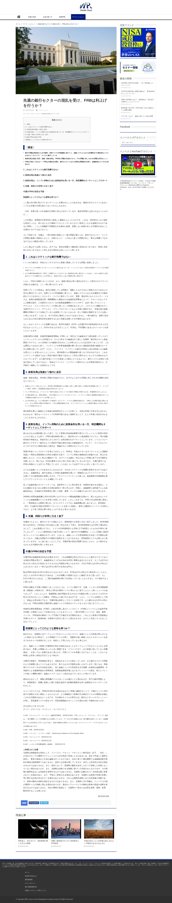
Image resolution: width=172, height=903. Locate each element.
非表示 (59, 120)
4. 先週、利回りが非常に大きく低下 (36, 134)
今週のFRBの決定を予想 (33, 137)
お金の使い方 (47, 17)
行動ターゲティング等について (35, 890)
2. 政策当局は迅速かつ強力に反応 (36, 129)
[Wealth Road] (86, 6)
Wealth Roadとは (31, 876)
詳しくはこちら (127, 142)
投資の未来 (32, 17)
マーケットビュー (78, 17)
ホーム (19, 16)
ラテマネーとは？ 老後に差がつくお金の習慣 (137, 116)
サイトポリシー (30, 883)
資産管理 (62, 17)
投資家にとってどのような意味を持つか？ (38, 140)
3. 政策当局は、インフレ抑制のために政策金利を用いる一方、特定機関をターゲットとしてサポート (57, 132)
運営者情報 (29, 879)
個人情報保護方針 (31, 887)
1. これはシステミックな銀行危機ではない (39, 127)
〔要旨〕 (28, 124)
